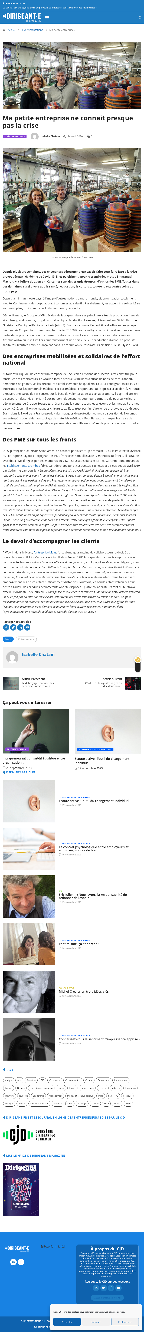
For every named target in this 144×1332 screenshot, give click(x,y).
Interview (9, 1095)
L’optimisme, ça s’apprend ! (79, 944)
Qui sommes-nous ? (31, 1321)
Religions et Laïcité (39, 1103)
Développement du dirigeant (23, 749)
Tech (106, 1103)
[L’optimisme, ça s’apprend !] (29, 944)
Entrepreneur (26, 639)
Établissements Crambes (23, 466)
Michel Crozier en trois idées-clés (84, 991)
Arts (19, 1080)
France (61, 1087)
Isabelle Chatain (50, 136)
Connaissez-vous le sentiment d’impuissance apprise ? (99, 1039)
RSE (60, 891)
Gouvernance (87, 1087)
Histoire (103, 1087)
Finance (21, 1087)
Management (55, 1095)
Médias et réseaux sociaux (80, 1095)
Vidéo (128, 1103)
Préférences (125, 1322)
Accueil (12, 30)
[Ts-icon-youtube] (118, 1288)
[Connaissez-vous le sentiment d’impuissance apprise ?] (29, 1039)
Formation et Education (41, 1087)
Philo (100, 1095)
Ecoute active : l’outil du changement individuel (94, 801)
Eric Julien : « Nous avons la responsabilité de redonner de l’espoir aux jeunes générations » (50, 7)
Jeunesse (23, 1095)
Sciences (58, 1103)
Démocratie (103, 1080)
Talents (95, 1103)
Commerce (54, 1080)
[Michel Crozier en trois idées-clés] (29, 992)
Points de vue (66, 988)
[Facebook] (6, 627)
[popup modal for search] (135, 17)
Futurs (72, 1087)
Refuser (96, 1322)
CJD (42, 1080)
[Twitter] (13, 627)
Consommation (72, 1080)
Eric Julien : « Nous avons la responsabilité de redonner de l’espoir (93, 896)
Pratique (9, 1103)
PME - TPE (113, 1095)
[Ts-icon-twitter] (103, 1288)
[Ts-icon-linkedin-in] (13, 1262)
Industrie (116, 1087)
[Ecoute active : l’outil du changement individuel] (29, 801)
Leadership (38, 1095)
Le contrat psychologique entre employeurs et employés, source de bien (94, 848)
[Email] (27, 627)
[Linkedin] (20, 627)
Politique (127, 1095)
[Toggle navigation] (47, 17)
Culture (89, 1080)
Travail (117, 1103)
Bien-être (31, 1080)
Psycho (21, 1103)
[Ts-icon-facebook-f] (21, 1262)
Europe (8, 1087)
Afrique (8, 1080)
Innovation (130, 1087)
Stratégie (82, 1103)
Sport (70, 1103)
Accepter (67, 1322)
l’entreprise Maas (45, 552)
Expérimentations (32, 30)
